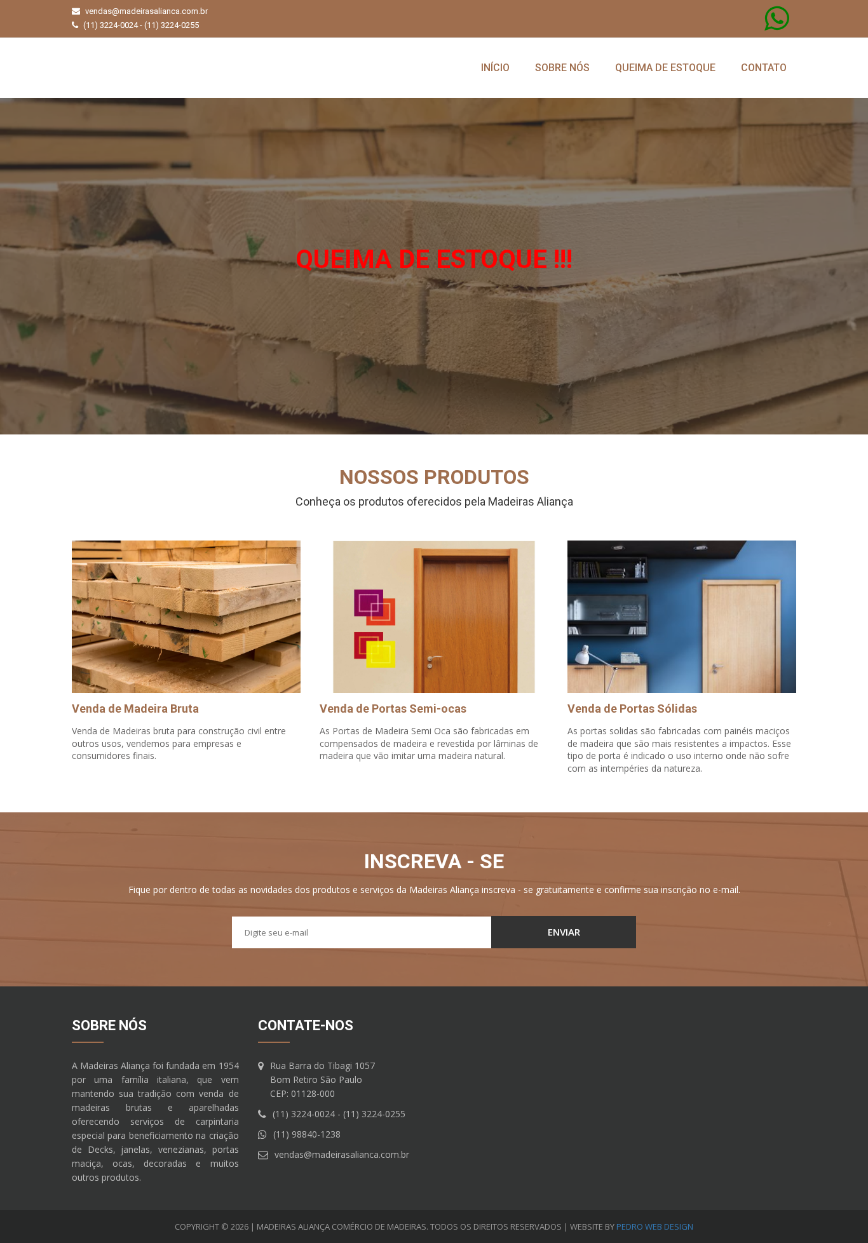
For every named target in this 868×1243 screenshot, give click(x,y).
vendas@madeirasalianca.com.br (146, 11)
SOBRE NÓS (562, 68)
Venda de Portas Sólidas (632, 708)
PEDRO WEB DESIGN (654, 1226)
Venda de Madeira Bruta (135, 708)
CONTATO (764, 68)
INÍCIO (495, 68)
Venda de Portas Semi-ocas (393, 708)
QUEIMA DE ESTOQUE (665, 68)
